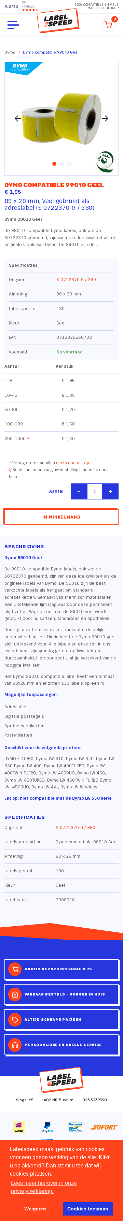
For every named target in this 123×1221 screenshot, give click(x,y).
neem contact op (72, 463)
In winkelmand (61, 517)
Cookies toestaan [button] (87, 1208)
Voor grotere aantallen (49, 463)
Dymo (9, 52)
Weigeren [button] (35, 1208)
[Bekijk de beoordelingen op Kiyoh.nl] (28, 10)
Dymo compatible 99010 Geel (51, 52)
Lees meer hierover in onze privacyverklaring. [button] (44, 1187)
